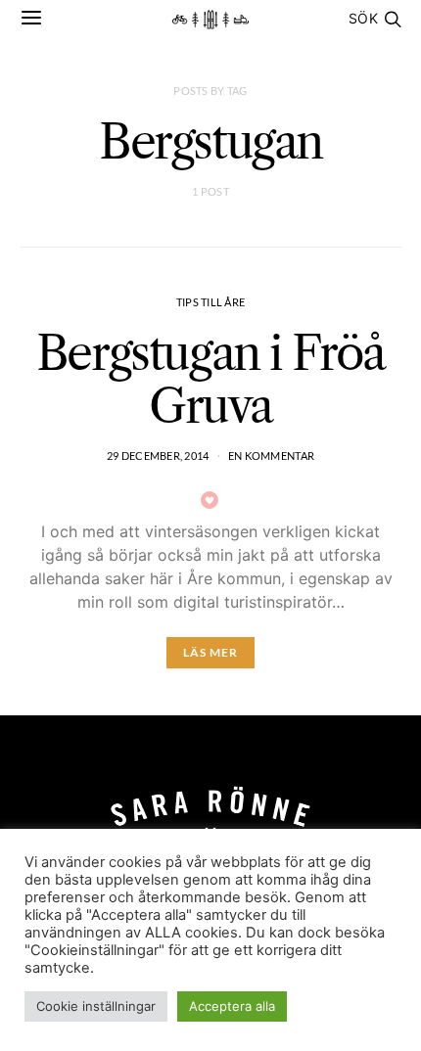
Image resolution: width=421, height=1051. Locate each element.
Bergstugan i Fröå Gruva (210, 379)
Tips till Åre (211, 302)
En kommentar (271, 455)
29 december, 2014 (158, 455)
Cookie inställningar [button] (96, 1006)
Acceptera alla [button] (232, 1006)
